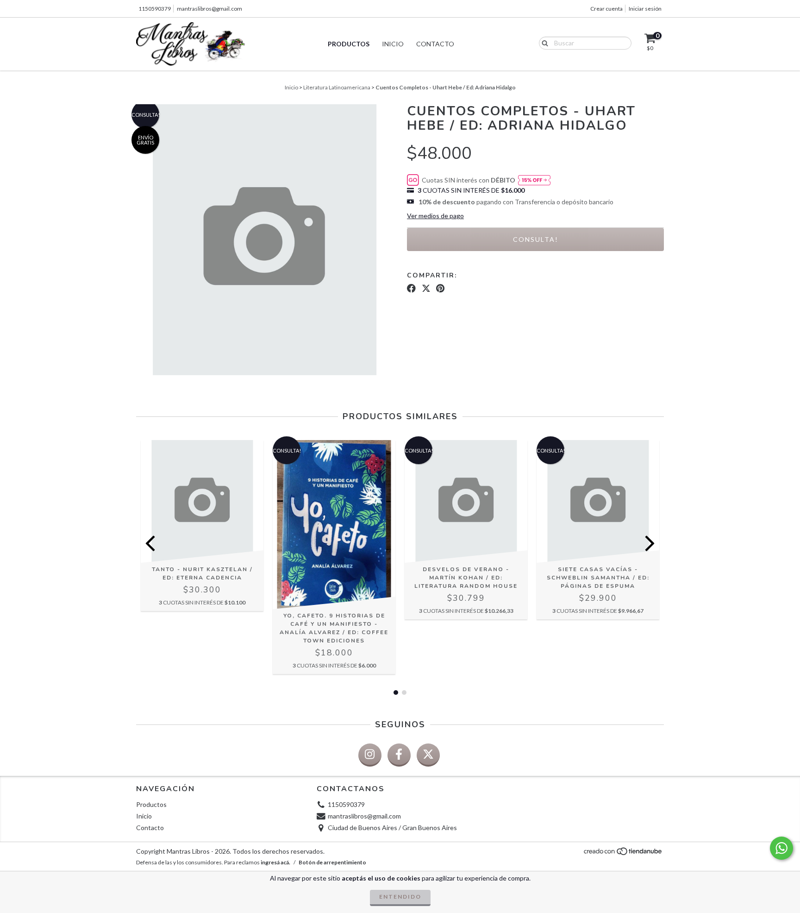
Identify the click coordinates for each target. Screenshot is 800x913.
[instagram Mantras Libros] (369, 755)
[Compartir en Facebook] (411, 288)
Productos (348, 44)
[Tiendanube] (623, 853)
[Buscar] (543, 42)
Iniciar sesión (645, 8)
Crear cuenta (606, 8)
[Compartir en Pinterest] (440, 288)
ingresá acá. (275, 862)
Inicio (393, 44)
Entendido (400, 896)
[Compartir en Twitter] (426, 288)
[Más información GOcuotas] (534, 180)
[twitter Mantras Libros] (428, 755)
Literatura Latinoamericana (336, 87)
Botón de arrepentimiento (332, 862)
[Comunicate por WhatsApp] (781, 848)
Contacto (435, 44)
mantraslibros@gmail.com (209, 8)
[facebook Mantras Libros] (399, 755)
